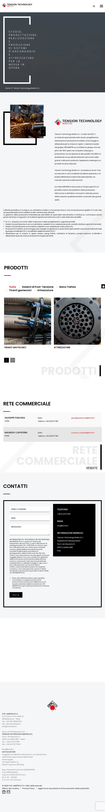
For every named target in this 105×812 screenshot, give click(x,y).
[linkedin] (4, 792)
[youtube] (8, 792)
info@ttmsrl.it (62, 526)
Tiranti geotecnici (15, 347)
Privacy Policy (28, 788)
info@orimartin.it (9, 726)
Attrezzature (62, 347)
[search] (94, 6)
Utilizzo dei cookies (10, 788)
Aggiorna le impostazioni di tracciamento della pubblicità (63, 788)
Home (7, 88)
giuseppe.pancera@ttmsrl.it (82, 418)
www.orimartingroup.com (13, 731)
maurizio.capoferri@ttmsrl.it (82, 433)
